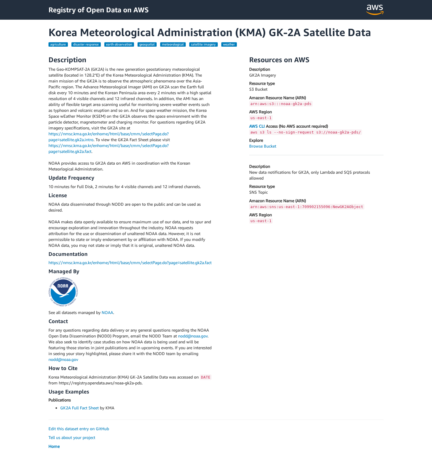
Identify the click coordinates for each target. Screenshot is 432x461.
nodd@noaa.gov (192, 335)
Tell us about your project (71, 437)
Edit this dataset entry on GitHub (78, 428)
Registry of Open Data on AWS (98, 10)
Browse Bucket (262, 145)
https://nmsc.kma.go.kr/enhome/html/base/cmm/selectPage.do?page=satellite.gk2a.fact (130, 262)
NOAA (107, 312)
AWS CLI (257, 126)
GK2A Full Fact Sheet (79, 407)
